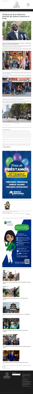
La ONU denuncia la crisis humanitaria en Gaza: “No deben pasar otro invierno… (15, 299)
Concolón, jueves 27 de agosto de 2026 (6, 212)
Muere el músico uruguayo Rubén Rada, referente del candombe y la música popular (17, 283)
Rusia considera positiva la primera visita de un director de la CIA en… (16, 362)
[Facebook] (15, 1)
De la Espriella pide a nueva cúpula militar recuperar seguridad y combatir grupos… (16, 347)
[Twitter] (16, 1)
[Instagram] (17, 1)
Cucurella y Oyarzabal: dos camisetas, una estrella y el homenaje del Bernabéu (15, 331)
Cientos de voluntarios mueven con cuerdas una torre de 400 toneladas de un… (16, 315)
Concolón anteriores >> (28, 214)
